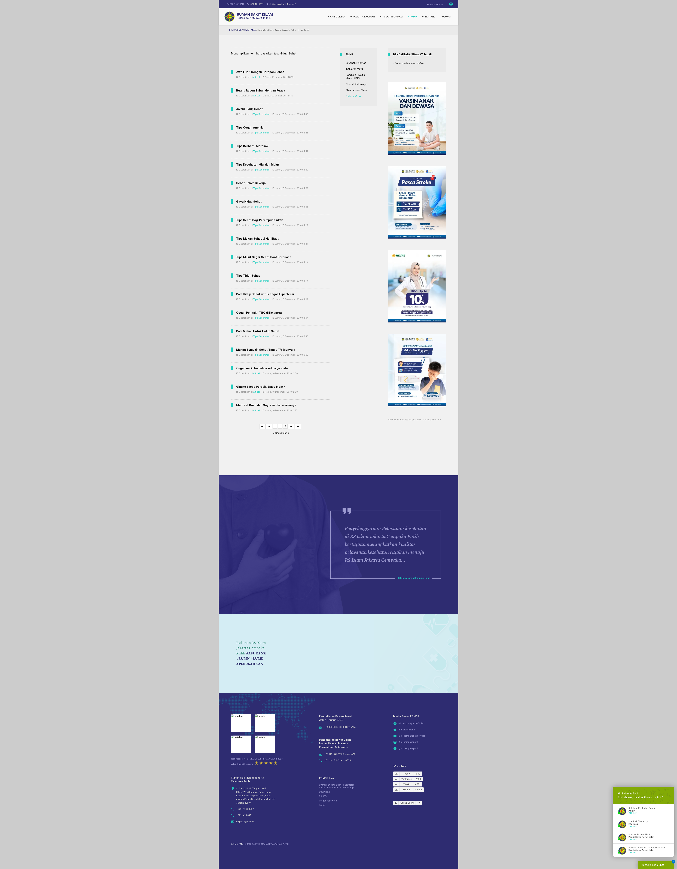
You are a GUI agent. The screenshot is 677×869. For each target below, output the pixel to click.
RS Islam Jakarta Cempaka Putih (413, 578)
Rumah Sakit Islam (255, 14)
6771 (417, 784)
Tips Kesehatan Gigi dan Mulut (257, 164)
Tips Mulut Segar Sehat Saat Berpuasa (263, 257)
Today (406, 773)
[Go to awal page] (262, 426)
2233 (418, 779)
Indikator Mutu (354, 69)
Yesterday (406, 779)
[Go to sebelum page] (269, 426)
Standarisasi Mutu (356, 90)
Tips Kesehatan (261, 114)
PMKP (240, 30)
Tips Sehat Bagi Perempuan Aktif (259, 220)
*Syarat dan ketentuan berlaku (408, 63)
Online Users (407, 802)
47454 (418, 789)
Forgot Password (328, 800)
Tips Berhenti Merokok (252, 146)
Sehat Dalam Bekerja (251, 183)
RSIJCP (232, 30)
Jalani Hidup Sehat (249, 109)
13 (418, 802)
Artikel (256, 77)
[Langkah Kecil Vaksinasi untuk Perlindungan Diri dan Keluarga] (417, 153)
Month (406, 789)
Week (406, 784)
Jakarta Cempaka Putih (254, 18)
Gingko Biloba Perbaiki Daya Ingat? (260, 386)
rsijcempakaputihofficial (410, 723)
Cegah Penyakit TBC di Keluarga (259, 312)
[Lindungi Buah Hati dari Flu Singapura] (417, 405)
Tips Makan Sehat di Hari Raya (257, 238)
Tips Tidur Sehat (248, 275)
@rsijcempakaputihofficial (412, 735)
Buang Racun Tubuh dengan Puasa (260, 90)
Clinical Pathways (356, 84)
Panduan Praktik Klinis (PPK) (355, 76)
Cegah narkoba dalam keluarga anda (262, 368)
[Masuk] (451, 4)
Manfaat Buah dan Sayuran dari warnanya (266, 405)
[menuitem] (336, 16)
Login (322, 805)
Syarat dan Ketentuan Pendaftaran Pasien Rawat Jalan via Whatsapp (336, 786)
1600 (417, 773)
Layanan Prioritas (356, 63)
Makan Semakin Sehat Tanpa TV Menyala (265, 349)
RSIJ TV (323, 796)
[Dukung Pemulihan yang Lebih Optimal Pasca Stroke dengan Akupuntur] (417, 237)
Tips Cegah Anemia (250, 127)
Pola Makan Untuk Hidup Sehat (257, 331)
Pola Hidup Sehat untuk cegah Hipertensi (265, 294)
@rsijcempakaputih (408, 742)
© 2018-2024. (237, 844)
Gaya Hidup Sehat (249, 201)
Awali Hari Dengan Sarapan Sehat (260, 72)
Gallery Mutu (250, 30)
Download (324, 792)
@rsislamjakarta (406, 729)
